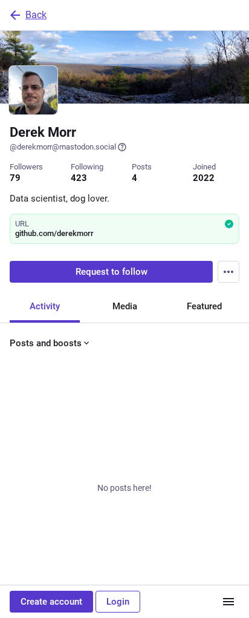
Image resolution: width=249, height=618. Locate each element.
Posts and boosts (46, 343)
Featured (204, 306)
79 (15, 178)
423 (79, 178)
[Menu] (228, 272)
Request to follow (111, 271)
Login (117, 601)
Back (36, 15)
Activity (45, 306)
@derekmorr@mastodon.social (63, 146)
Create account (51, 601)
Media (124, 306)
